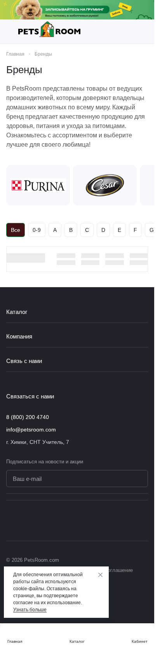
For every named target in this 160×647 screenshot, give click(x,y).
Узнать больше (30, 609)
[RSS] (144, 70)
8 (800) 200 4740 (27, 417)
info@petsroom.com (31, 429)
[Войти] (144, 31)
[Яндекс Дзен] (143, 520)
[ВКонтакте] (112, 520)
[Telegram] (127, 520)
